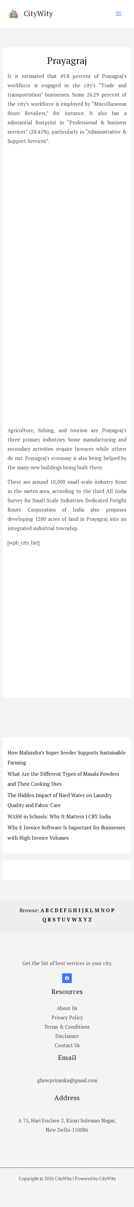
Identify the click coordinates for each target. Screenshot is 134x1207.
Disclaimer (67, 1036)
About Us (67, 1008)
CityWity (38, 13)
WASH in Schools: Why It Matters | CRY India (59, 816)
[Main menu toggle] (118, 14)
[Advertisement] (67, 218)
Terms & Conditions (67, 1027)
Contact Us (67, 1045)
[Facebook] (67, 978)
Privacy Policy (67, 1017)
